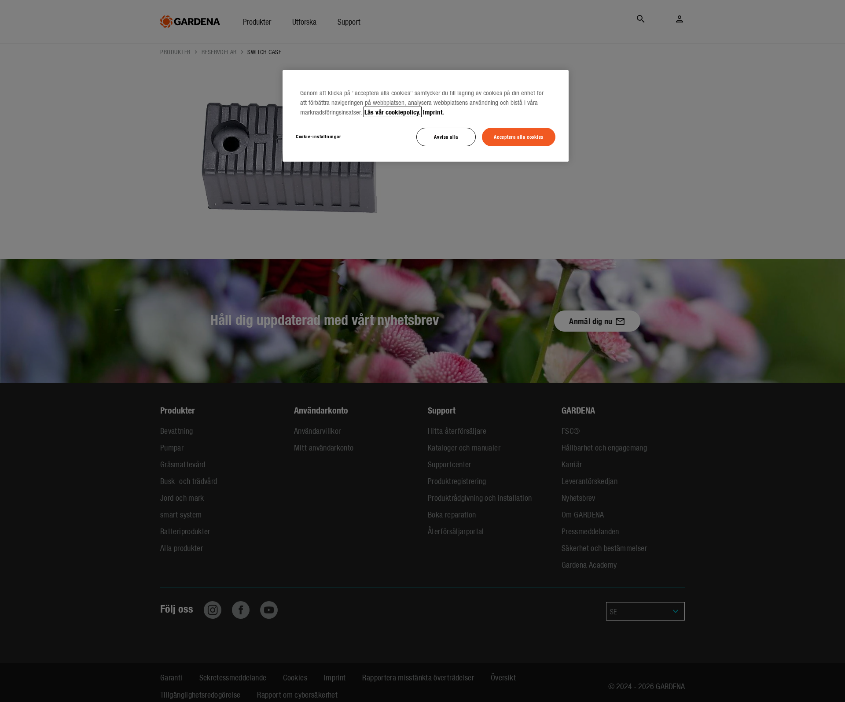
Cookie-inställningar (318, 136)
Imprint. (433, 111)
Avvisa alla (446, 136)
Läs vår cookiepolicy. (392, 111)
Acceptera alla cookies (519, 136)
